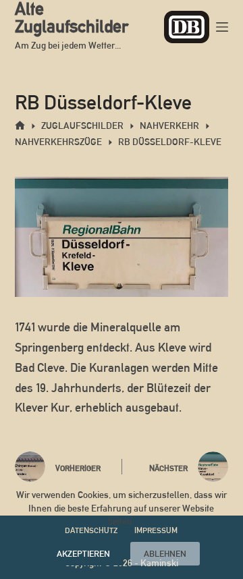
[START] (20, 126)
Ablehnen (165, 554)
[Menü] (222, 27)
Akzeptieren (83, 554)
